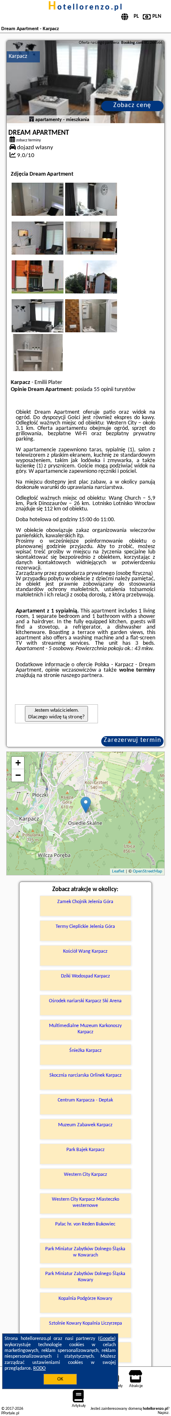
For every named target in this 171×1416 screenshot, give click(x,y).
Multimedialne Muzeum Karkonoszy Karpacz (85, 1028)
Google (107, 1338)
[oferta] (31, 119)
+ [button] (18, 763)
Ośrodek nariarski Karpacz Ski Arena (85, 1001)
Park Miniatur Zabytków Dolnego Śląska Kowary (85, 1276)
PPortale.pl (10, 1413)
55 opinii (103, 389)
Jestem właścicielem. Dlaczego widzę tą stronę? (56, 714)
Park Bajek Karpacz (85, 1149)
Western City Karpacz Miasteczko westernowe (85, 1202)
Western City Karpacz (85, 1174)
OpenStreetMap (147, 871)
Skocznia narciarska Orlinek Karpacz (85, 1075)
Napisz (163, 1413)
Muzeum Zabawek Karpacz (85, 1125)
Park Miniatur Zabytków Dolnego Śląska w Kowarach (85, 1252)
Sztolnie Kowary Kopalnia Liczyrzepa (85, 1323)
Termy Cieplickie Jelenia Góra (85, 926)
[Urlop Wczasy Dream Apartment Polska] (49, 207)
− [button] (18, 775)
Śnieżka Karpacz (85, 1050)
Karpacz (18, 56)
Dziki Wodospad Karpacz (85, 976)
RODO (39, 1368)
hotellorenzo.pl (85, 7)
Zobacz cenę (132, 105)
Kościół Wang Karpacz (85, 951)
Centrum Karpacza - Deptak (85, 1100)
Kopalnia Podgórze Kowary (85, 1298)
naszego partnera (81, 675)
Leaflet (118, 871)
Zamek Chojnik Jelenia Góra (85, 901)
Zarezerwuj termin (132, 740)
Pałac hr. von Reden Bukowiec (85, 1224)
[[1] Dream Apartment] (85, 82)
